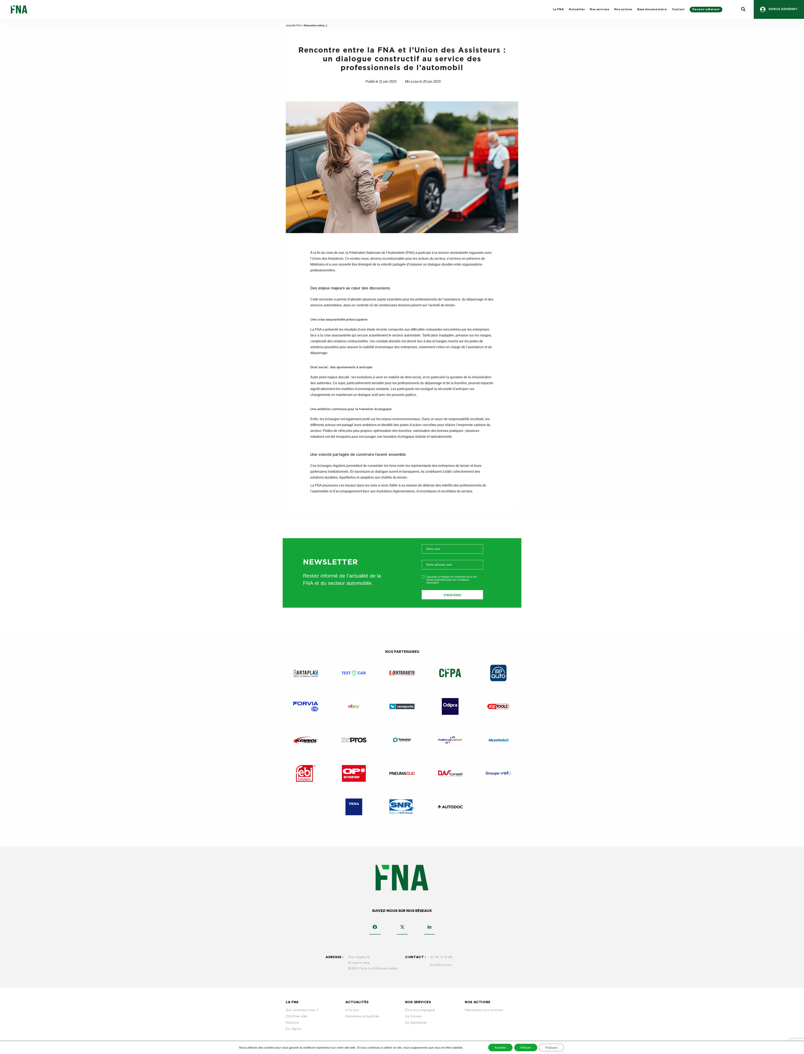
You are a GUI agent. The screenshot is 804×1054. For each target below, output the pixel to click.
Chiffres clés (296, 1016)
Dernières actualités (362, 1016)
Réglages (551, 1047)
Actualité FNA (293, 25)
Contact (678, 9)
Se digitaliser (416, 1022)
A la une (352, 1010)
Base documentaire (652, 9)
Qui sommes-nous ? (302, 1010)
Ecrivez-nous (441, 965)
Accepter (500, 1047)
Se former (413, 1016)
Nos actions (623, 9)
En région (294, 1029)
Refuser (526, 1047)
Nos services (599, 9)
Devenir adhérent (706, 9)
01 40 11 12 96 (441, 957)
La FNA (558, 9)
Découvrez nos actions (484, 1010)
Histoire (292, 1022)
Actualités (577, 9)
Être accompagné (420, 1010)
